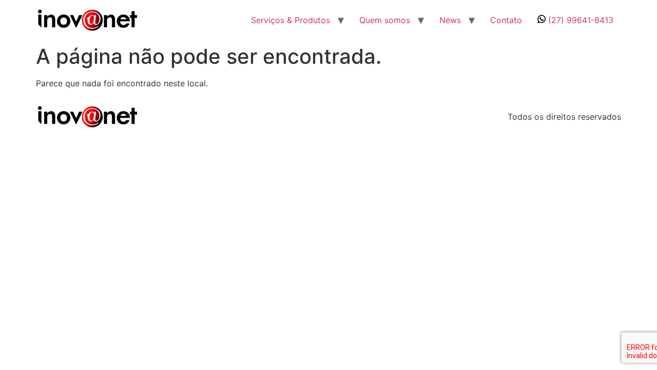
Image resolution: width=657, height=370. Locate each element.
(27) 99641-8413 (579, 20)
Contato (506, 20)
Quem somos (384, 20)
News (450, 20)
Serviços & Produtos (290, 20)
